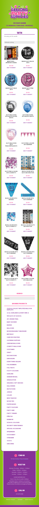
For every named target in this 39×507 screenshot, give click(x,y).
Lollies (9, 395)
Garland (10, 374)
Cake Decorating (13, 337)
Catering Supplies (13, 340)
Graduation (11, 380)
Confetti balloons (14, 346)
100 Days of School (14, 316)
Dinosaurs (11, 358)
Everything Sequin (14, 362)
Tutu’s (9, 441)
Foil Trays (10, 368)
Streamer (10, 438)
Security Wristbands (15, 425)
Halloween (11, 386)
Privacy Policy (10, 499)
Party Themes (12, 413)
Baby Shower (12, 322)
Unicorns (10, 444)
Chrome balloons (13, 343)
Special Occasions (14, 428)
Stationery (11, 435)
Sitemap (20, 499)
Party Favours (12, 407)
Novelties (10, 401)
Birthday (10, 334)
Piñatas (10, 416)
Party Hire (10, 410)
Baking (9, 325)
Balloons (10, 328)
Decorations (12, 355)
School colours (13, 422)
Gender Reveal (12, 377)
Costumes (10, 349)
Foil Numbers (11, 365)
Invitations (11, 389)
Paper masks (11, 404)
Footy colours (13, 371)
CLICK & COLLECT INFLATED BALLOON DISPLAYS (19, 309)
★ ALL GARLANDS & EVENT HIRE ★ (18, 313)
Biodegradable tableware (17, 331)
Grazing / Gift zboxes (15, 383)
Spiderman (11, 432)
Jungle (9, 392)
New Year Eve (11, 398)
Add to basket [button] (11, 67)
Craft (9, 352)
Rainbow (10, 419)
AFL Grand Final (12, 319)
